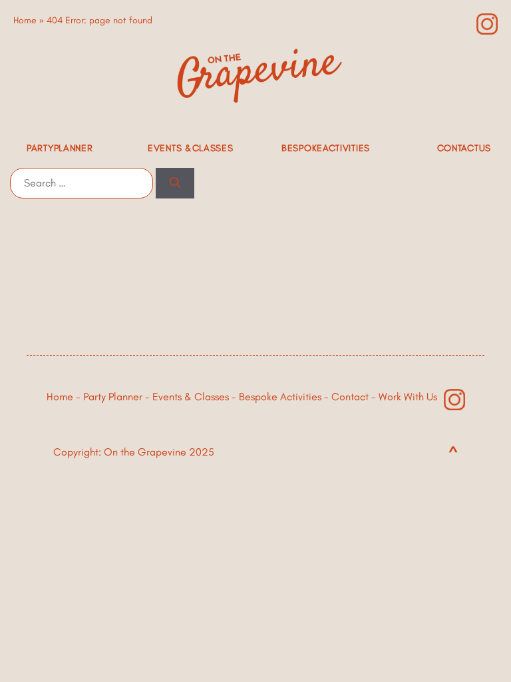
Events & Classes (190, 396)
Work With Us (408, 396)
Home (25, 20)
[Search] (175, 183)
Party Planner (112, 396)
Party (59, 148)
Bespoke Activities (280, 396)
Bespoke (325, 148)
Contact (464, 148)
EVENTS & (191, 148)
